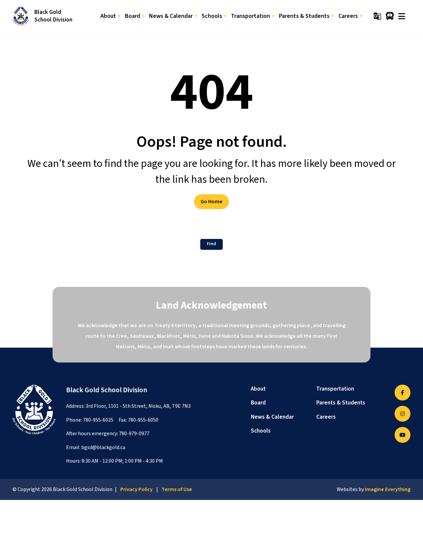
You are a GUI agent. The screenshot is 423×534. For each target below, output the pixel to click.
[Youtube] (402, 435)
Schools (261, 431)
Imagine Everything (387, 489)
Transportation (335, 389)
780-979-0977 (134, 433)
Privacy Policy (136, 489)
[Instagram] (402, 414)
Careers (326, 417)
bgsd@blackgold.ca (103, 447)
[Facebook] (402, 392)
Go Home (211, 201)
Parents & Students (340, 403)
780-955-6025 (98, 420)
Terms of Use (177, 489)
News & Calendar (272, 417)
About (258, 389)
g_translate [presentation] (377, 16)
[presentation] (401, 16)
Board (258, 403)
